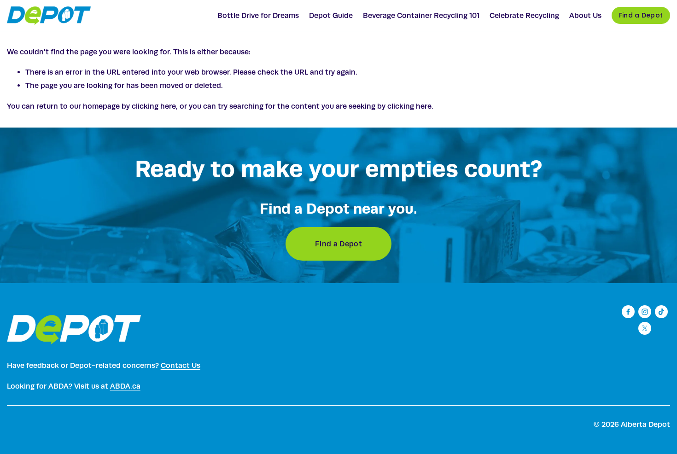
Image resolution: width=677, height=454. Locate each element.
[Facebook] (628, 311)
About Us (585, 15)
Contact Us (180, 365)
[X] (644, 328)
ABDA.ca (125, 386)
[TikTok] (661, 311)
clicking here (154, 106)
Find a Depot (641, 15)
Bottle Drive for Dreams (258, 15)
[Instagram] (644, 311)
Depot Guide (331, 15)
